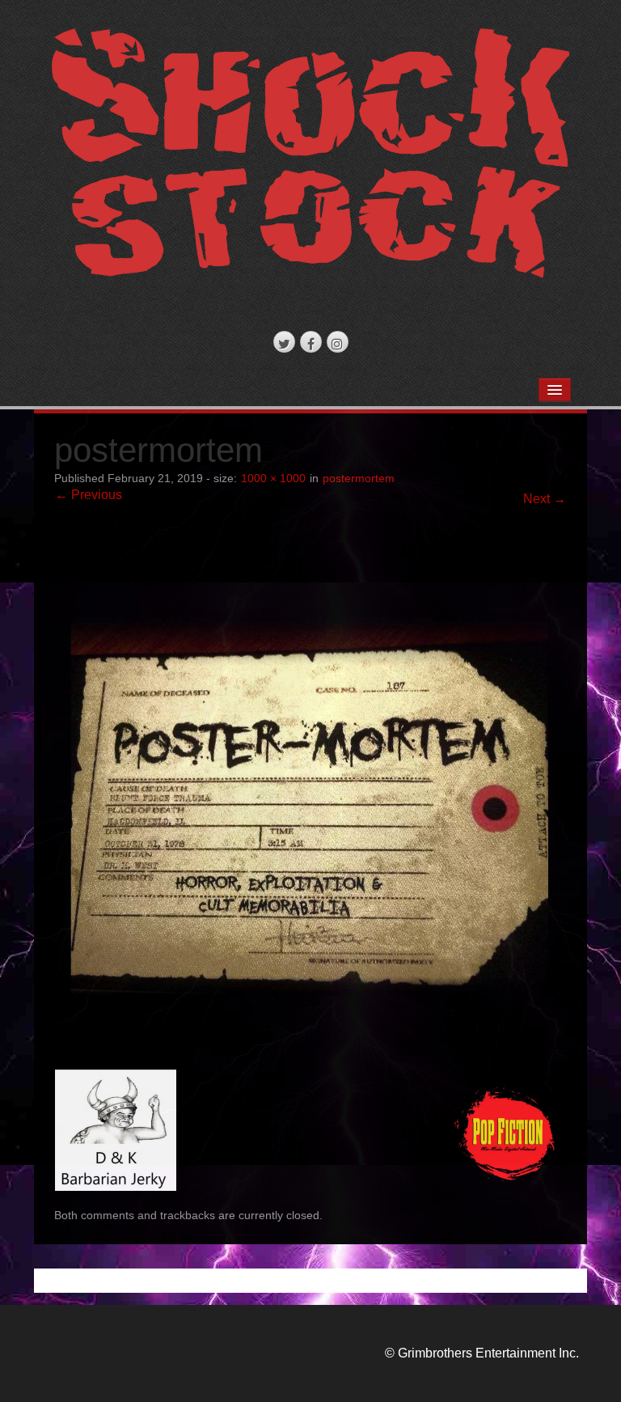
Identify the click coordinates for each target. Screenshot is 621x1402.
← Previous (88, 495)
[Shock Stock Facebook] (311, 342)
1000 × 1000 (273, 478)
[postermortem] (311, 795)
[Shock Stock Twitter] (284, 342)
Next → (544, 499)
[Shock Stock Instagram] (338, 342)
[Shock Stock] (311, 158)
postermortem (359, 478)
